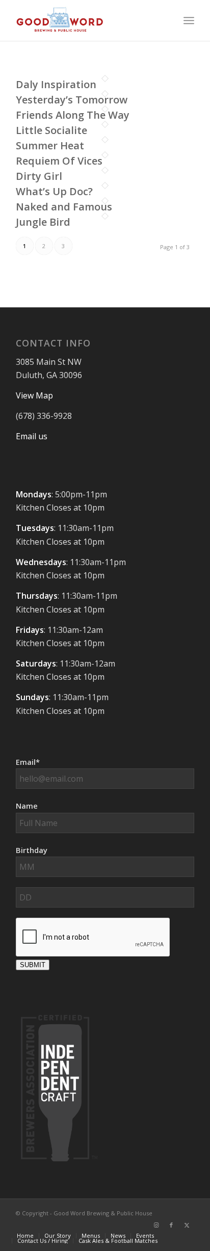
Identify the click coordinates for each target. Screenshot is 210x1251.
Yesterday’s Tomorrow (71, 100)
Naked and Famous (64, 207)
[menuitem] (188, 20)
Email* (28, 762)
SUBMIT (32, 965)
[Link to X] (186, 1225)
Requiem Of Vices (59, 161)
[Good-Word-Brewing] (87, 20)
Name (27, 806)
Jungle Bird (43, 222)
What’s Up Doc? (54, 191)
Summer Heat (50, 145)
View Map (34, 395)
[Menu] (188, 20)
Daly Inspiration (56, 84)
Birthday (31, 850)
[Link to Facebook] (171, 1225)
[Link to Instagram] (156, 1225)
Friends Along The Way (72, 115)
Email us (31, 436)
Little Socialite (51, 130)
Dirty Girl (39, 176)
